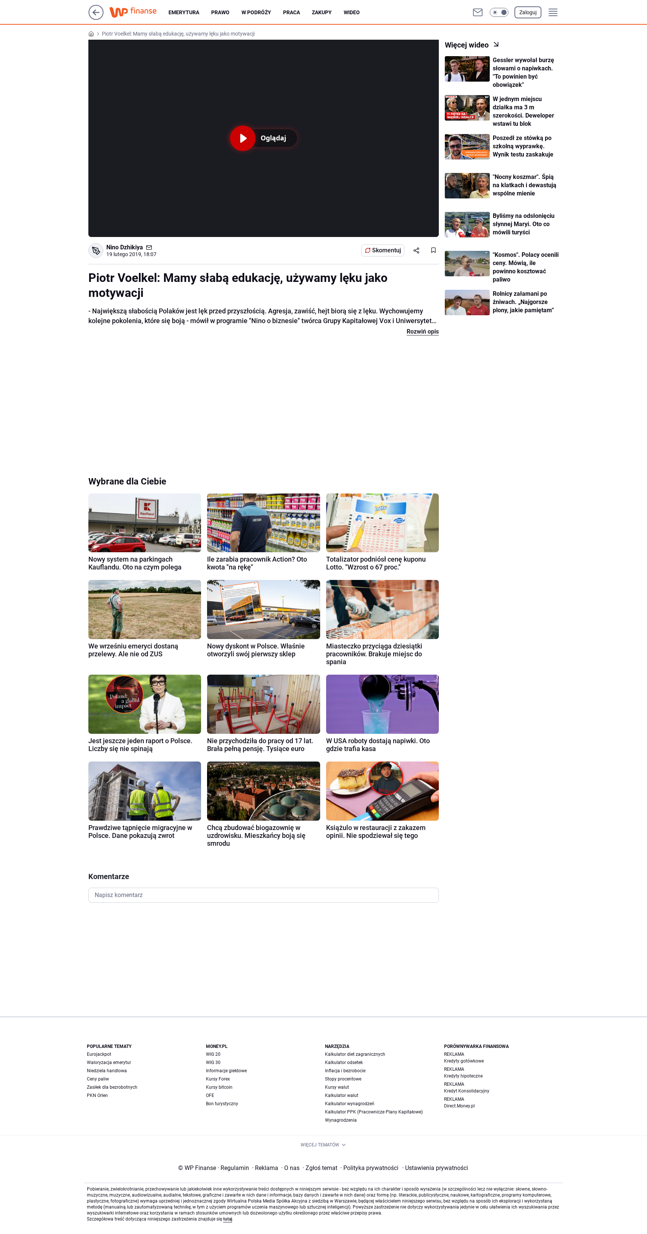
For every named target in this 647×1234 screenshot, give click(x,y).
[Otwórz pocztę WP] (478, 12)
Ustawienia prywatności (435, 1167)
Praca (291, 12)
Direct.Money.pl (459, 1106)
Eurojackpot (99, 1054)
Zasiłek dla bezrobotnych (112, 1087)
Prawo (220, 12)
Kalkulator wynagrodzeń (349, 1103)
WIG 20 (213, 1054)
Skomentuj (386, 250)
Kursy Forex (218, 1079)
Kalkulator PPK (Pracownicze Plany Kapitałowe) (374, 1112)
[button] (499, 12)
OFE (210, 1095)
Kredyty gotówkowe (464, 1061)
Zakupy (322, 12)
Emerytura (183, 12)
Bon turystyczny (222, 1103)
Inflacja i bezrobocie (345, 1070)
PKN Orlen (97, 1095)
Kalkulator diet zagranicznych (355, 1054)
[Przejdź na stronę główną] (96, 17)
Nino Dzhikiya (124, 247)
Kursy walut (337, 1087)
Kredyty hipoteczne (463, 1076)
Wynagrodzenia (341, 1120)
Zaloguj (528, 12)
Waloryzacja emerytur (109, 1062)
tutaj (227, 1219)
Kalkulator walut (341, 1095)
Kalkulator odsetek (344, 1062)
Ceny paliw (98, 1079)
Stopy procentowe (343, 1079)
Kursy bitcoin (219, 1087)
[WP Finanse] (138, 12)
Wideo (352, 12)
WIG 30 (213, 1062)
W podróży (256, 12)
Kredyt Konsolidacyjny (466, 1091)
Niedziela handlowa (107, 1070)
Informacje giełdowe (226, 1070)
